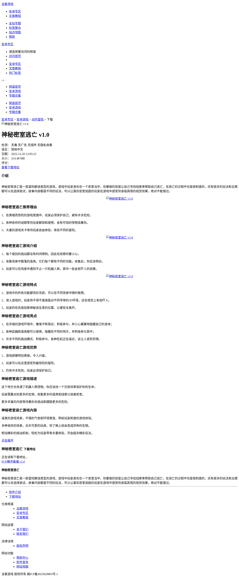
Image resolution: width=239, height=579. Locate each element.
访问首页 (15, 56)
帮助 (12, 36)
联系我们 (22, 533)
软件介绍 (15, 492)
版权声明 (22, 545)
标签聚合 (15, 27)
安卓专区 (15, 11)
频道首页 (15, 86)
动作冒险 (38, 119)
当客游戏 (7, 4)
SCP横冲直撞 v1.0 (13, 461)
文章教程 (15, 16)
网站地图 (22, 566)
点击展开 (7, 440)
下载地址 (15, 496)
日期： (5, 154)
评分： (5, 162)
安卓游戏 (15, 91)
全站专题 (15, 23)
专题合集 (15, 95)
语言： (5, 149)
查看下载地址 (10, 167)
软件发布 (22, 562)
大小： (5, 158)
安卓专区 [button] (7, 44)
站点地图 (15, 32)
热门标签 (15, 72)
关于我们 (22, 529)
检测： (5, 145)
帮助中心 (22, 557)
